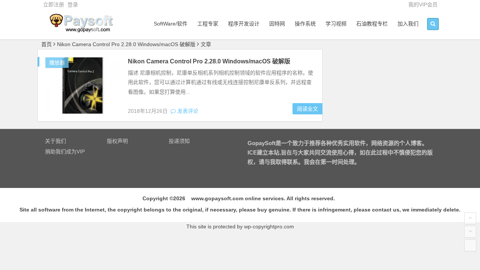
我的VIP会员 (423, 5)
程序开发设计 (244, 24)
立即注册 (53, 5)
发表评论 (187, 111)
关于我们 (55, 141)
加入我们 (408, 24)
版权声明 (117, 141)
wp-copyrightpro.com (269, 227)
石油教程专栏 (372, 24)
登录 (73, 5)
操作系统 (305, 24)
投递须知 (179, 141)
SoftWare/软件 (171, 24)
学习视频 (336, 24)
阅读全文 (307, 109)
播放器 (57, 63)
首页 (46, 44)
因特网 (277, 24)
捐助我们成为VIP (65, 151)
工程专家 (207, 24)
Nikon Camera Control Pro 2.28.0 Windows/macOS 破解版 (209, 61)
